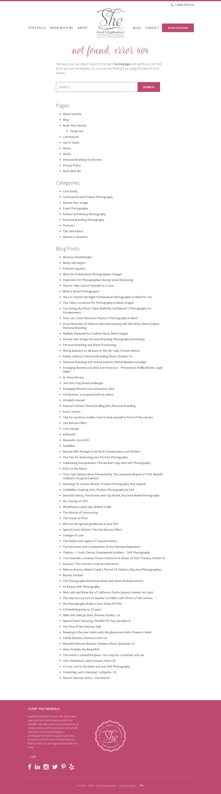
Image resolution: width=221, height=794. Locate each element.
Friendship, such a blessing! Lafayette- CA (90, 672)
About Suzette (72, 114)
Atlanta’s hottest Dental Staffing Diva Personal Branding (99, 406)
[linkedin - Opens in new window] (37, 767)
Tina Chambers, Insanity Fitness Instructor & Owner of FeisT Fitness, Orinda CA (114, 558)
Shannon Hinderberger (77, 257)
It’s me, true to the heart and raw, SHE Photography (96, 666)
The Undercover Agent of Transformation (90, 541)
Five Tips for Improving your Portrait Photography (95, 457)
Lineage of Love (73, 535)
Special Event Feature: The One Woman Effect (92, 530)
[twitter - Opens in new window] (55, 767)
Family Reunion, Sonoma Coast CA (85, 638)
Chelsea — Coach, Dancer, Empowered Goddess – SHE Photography (106, 552)
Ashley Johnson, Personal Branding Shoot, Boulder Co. (98, 356)
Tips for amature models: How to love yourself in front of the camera (108, 417)
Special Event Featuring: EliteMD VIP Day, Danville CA (97, 621)
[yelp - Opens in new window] (71, 767)
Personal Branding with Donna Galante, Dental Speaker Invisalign (104, 362)
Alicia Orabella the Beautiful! (81, 649)
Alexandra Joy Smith (76, 440)
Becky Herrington (74, 263)
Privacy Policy (72, 165)
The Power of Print (75, 518)
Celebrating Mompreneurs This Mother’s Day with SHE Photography (106, 463)
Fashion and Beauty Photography (84, 214)
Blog (66, 120)
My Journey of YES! (75, 501)
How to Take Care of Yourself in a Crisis (88, 286)
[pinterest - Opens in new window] (63, 767)
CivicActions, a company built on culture (88, 394)
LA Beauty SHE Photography (81, 587)
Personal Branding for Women (82, 160)
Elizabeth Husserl (74, 400)
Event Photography (75, 208)
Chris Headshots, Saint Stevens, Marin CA (89, 661)
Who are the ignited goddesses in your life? (90, 524)
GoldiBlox (69, 446)
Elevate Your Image (75, 203)
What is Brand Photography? (81, 291)
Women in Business (75, 237)
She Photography (110, 23)
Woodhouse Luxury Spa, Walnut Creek (87, 507)
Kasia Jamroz (71, 412)
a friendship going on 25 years (82, 609)
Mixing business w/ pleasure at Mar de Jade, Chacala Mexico (101, 351)
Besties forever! (73, 575)
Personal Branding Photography (83, 220)
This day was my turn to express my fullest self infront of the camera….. (110, 598)
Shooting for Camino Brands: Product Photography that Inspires (104, 484)
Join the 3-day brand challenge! (83, 383)
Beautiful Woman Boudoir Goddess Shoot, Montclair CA (99, 644)
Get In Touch (71, 142)
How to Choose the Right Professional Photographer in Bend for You (107, 297)
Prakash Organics (74, 268)
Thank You (76, 131)
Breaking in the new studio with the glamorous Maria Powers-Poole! (107, 632)
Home (67, 148)
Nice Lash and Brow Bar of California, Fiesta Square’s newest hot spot (108, 592)
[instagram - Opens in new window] (46, 767)
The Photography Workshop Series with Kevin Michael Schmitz (103, 581)
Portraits (69, 225)
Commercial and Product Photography (88, 197)
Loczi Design (71, 429)
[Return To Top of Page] (140, 785)
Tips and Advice (73, 231)
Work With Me (72, 171)
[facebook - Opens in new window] (29, 767)
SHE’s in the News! (75, 469)
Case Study (70, 191)
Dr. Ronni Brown (73, 377)
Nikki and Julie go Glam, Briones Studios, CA (91, 615)
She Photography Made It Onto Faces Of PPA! (92, 604)
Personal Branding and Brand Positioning (89, 345)
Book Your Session (75, 125)
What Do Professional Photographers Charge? (92, 274)
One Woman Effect (75, 423)
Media (67, 154)
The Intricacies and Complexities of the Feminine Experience (101, 547)
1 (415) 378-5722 (184, 4)
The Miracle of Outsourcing (80, 512)
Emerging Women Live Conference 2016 (88, 389)
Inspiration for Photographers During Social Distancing (98, 280)
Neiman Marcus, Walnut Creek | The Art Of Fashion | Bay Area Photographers (112, 569)
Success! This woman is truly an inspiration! (91, 564)
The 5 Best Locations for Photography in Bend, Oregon (98, 303)
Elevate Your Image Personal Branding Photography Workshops (104, 339)
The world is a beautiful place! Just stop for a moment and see (103, 655)
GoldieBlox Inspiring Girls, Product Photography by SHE (98, 490)
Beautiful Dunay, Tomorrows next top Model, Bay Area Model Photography (111, 495)
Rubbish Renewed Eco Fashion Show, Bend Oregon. (96, 333)
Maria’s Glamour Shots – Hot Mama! (86, 678)
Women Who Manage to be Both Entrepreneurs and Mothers (102, 451)
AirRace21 (69, 434)
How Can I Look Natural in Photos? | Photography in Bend (100, 318)
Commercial (70, 137)
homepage (122, 64)
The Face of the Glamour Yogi (82, 626)
